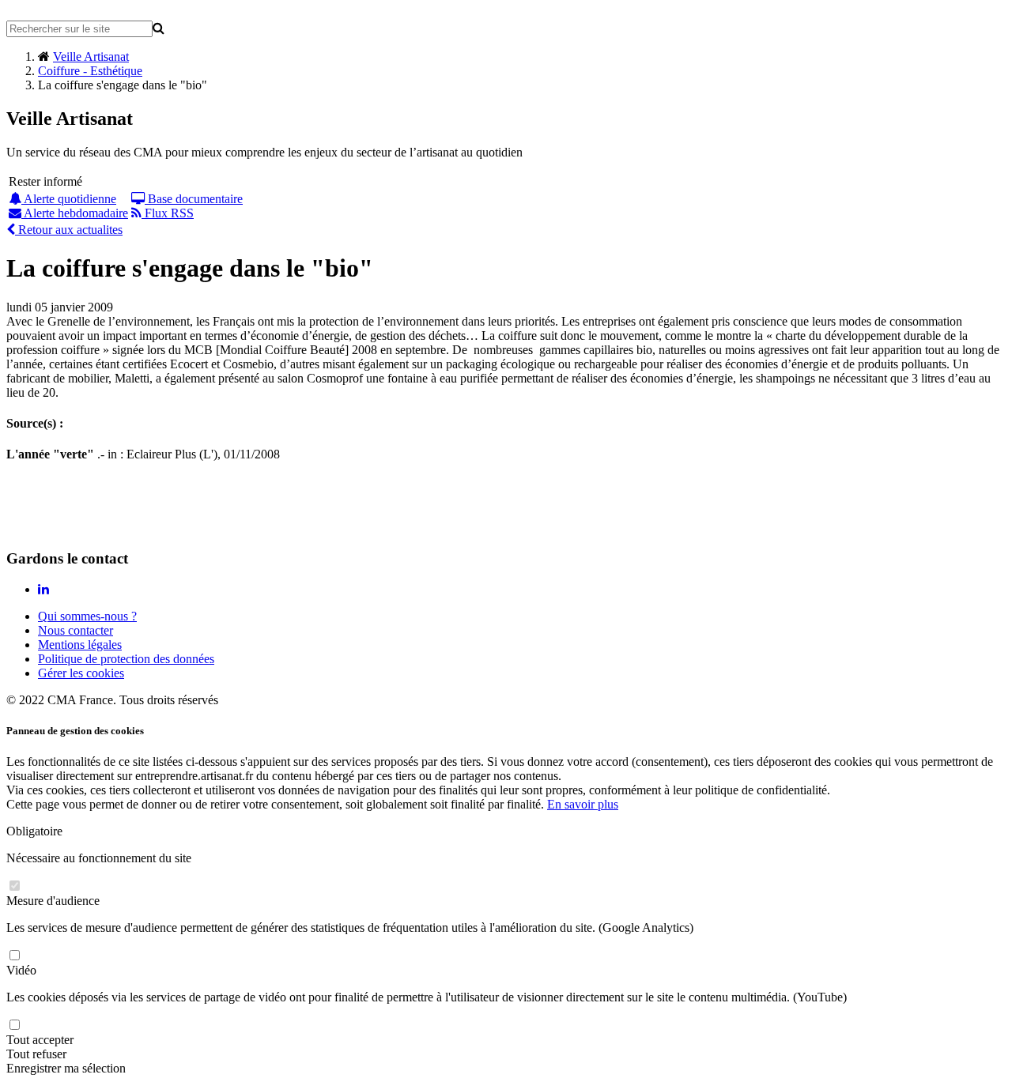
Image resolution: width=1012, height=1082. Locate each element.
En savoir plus (582, 804)
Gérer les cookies (81, 673)
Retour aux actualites (69, 229)
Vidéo (21, 970)
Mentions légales (80, 644)
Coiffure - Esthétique (90, 70)
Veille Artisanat (91, 56)
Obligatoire (34, 831)
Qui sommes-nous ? (87, 616)
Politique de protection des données (126, 658)
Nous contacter (75, 630)
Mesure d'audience (53, 900)
